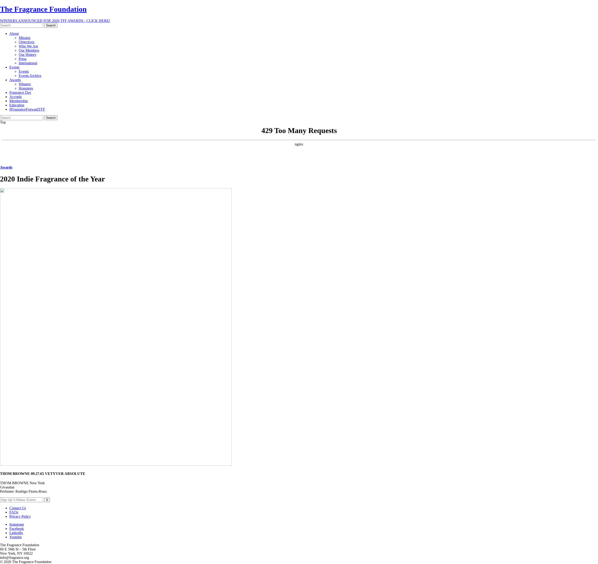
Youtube (15, 537)
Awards (15, 80)
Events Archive (30, 76)
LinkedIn (16, 533)
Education (16, 105)
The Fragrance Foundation (43, 9)
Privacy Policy (20, 516)
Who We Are (28, 46)
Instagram (16, 524)
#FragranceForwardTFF (27, 109)
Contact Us (17, 508)
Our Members (29, 50)
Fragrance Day (20, 92)
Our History (27, 55)
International (28, 63)
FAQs (13, 512)
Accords (15, 97)
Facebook (16, 529)
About (14, 34)
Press (22, 59)
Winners (25, 84)
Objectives (26, 42)
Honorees (26, 88)
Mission (24, 38)
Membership (18, 101)
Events (14, 67)
